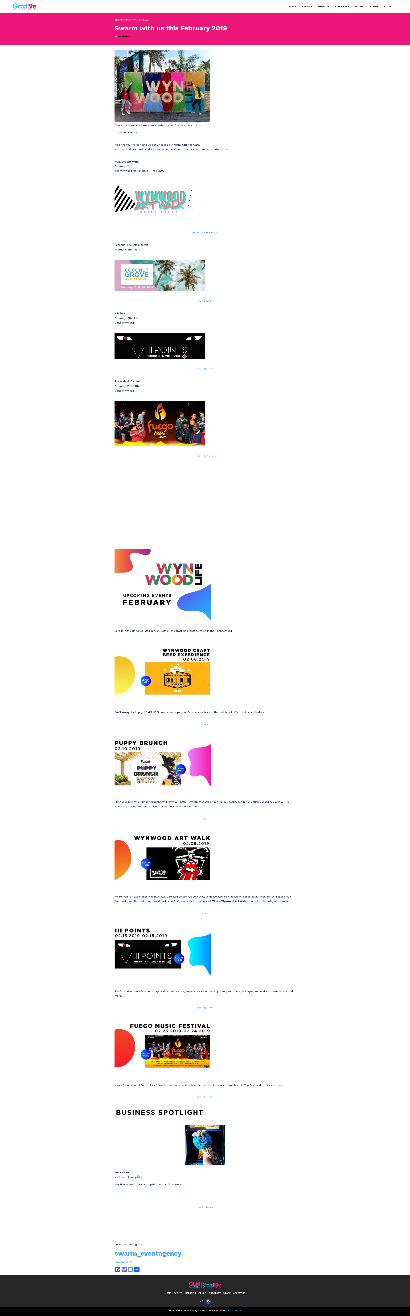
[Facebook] (208, 1301)
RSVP (205, 724)
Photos (323, 6)
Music (359, 6)
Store (373, 6)
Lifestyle (342, 6)
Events (307, 6)
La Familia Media (233, 1310)
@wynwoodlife (123, 1261)
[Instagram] (201, 1301)
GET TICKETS (205, 369)
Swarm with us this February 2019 (171, 28)
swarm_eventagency (148, 1253)
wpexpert (124, 36)
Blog (387, 6)
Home (292, 6)
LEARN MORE (205, 301)
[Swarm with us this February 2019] (162, 120)
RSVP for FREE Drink (205, 232)
